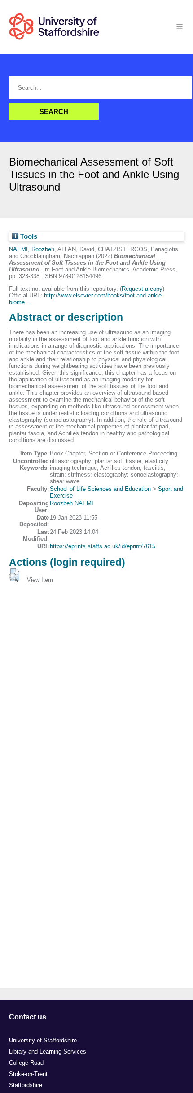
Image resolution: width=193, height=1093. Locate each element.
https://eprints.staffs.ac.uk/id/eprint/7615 (102, 546)
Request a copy (142, 288)
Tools (27, 236)
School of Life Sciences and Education (100, 488)
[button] (14, 575)
